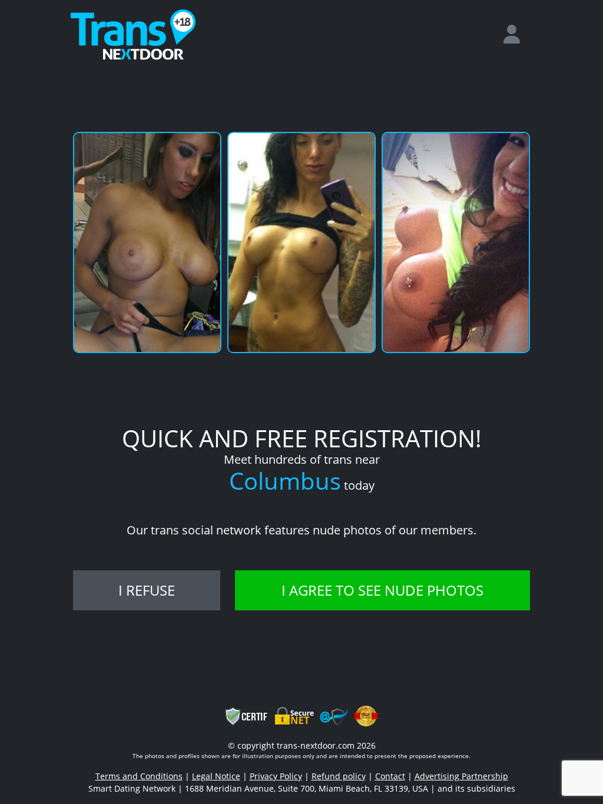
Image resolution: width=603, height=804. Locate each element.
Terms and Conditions (139, 776)
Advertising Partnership (461, 776)
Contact (390, 776)
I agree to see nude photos (382, 590)
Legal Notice (216, 776)
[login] (516, 35)
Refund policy (339, 776)
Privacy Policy (276, 776)
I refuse (146, 590)
